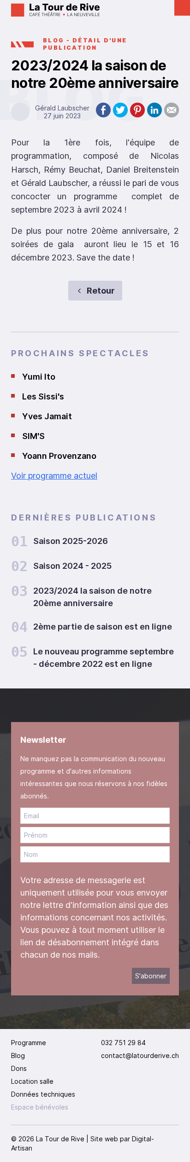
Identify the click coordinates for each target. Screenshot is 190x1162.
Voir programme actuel (54, 475)
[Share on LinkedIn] (154, 110)
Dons (19, 1068)
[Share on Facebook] (103, 110)
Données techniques (43, 1094)
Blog (18, 1055)
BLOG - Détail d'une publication (85, 44)
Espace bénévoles (39, 1107)
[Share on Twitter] (120, 110)
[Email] (171, 110)
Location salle (32, 1081)
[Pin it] (137, 110)
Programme (28, 1042)
